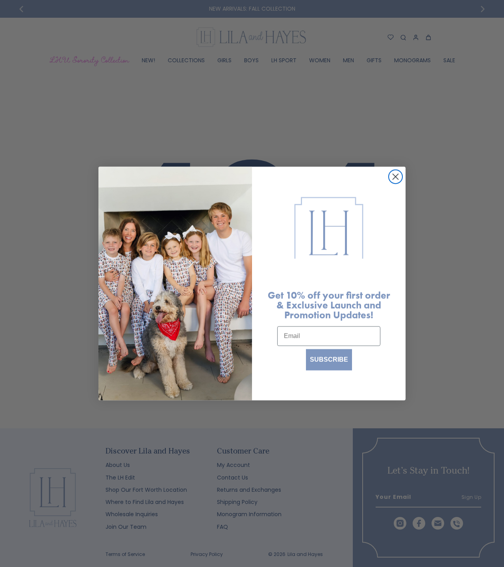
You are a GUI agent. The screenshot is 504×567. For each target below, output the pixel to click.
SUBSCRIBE (329, 359)
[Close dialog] (395, 177)
